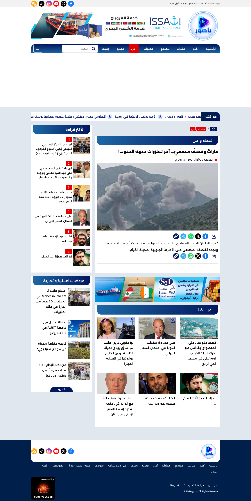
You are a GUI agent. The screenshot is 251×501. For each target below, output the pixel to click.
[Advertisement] (125, 81)
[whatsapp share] (191, 236)
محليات (148, 48)
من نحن (213, 485)
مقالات (213, 472)
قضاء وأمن (198, 129)
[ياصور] (203, 20)
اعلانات (181, 48)
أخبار (195, 48)
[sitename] (208, 451)
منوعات (99, 465)
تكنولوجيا (58, 465)
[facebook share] (205, 236)
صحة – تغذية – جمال (78, 465)
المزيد (61, 389)
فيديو (120, 48)
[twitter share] (198, 236)
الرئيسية (211, 48)
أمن (133, 48)
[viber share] (183, 236)
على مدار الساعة (117, 465)
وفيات (105, 48)
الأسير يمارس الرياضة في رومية (152, 116)
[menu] (37, 49)
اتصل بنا (174, 485)
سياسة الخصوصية (194, 485)
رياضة (45, 465)
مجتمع (165, 48)
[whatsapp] (176, 236)
